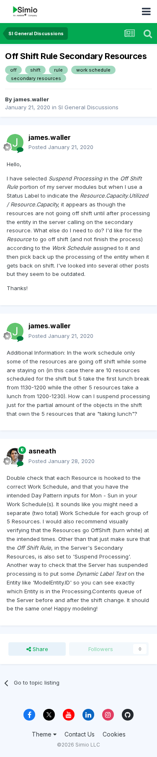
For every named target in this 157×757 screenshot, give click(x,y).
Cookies (114, 734)
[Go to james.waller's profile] (15, 142)
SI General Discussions (88, 107)
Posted (60, 147)
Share (39, 649)
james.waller (31, 99)
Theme (42, 734)
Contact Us (79, 734)
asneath (42, 451)
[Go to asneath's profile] (15, 456)
